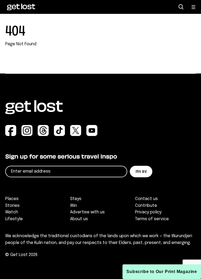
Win (73, 205)
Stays (75, 199)
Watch (11, 212)
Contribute (146, 205)
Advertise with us (87, 212)
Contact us (146, 199)
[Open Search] (181, 7)
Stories (12, 205)
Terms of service (152, 219)
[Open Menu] (194, 7)
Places (12, 199)
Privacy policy (148, 212)
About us (79, 219)
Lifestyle (14, 219)
